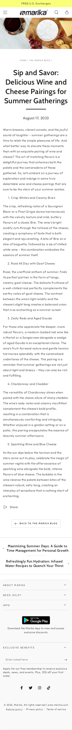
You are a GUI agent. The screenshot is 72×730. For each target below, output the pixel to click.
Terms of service (56, 709)
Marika (18, 704)
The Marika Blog (40, 60)
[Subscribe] (66, 659)
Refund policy (14, 709)
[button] (56, 12)
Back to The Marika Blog (38, 523)
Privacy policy (34, 709)
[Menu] (5, 12)
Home (23, 60)
